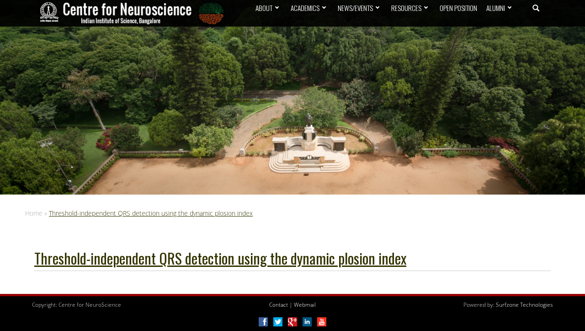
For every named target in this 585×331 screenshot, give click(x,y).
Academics (305, 8)
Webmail (305, 305)
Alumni (495, 8)
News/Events (355, 8)
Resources (406, 8)
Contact (278, 305)
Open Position (458, 8)
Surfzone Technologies (524, 305)
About (263, 8)
